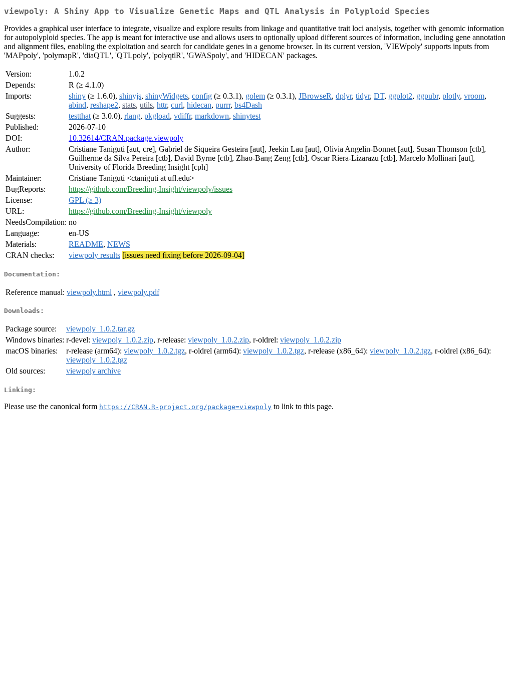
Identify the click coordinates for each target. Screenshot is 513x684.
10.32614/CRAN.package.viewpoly (126, 138)
